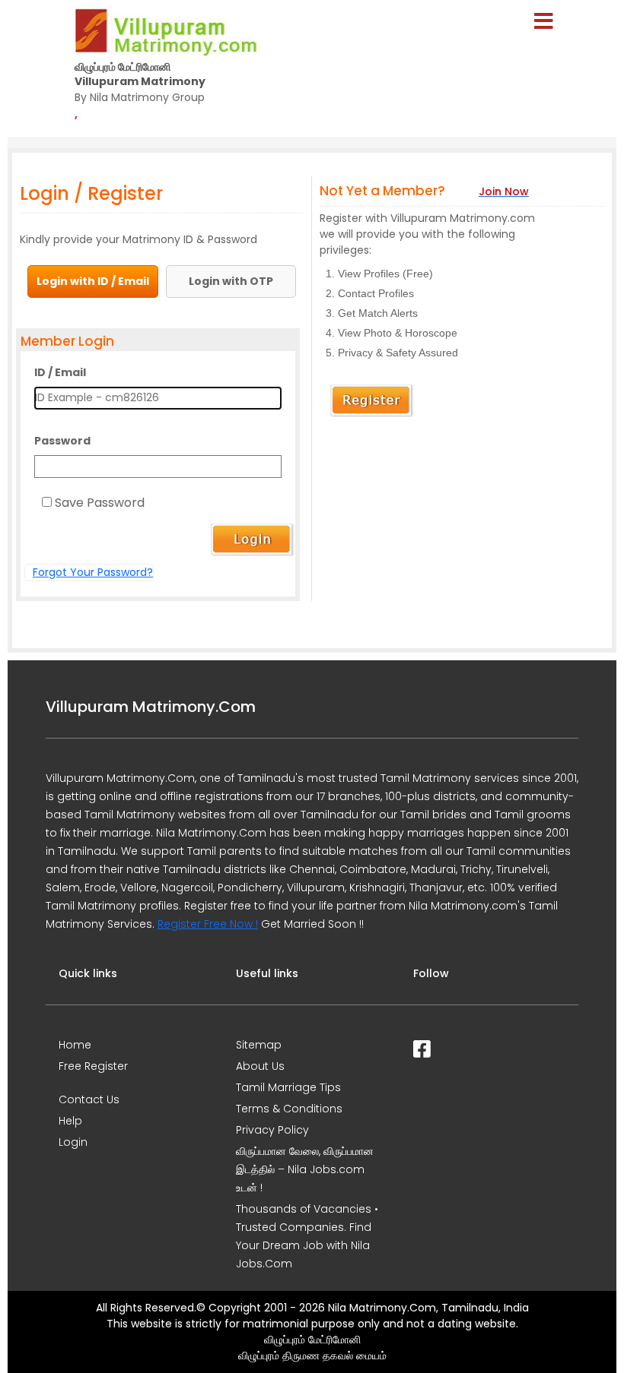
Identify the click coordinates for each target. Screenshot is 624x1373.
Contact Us (89, 1099)
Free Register (93, 1066)
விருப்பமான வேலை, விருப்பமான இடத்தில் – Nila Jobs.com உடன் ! (305, 1169)
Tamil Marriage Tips (288, 1087)
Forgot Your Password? (93, 572)
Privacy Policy (272, 1129)
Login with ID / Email (93, 281)
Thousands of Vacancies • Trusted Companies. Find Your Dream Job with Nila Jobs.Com (307, 1236)
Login (73, 1142)
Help (70, 1120)
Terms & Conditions (289, 1108)
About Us (260, 1066)
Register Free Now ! (208, 924)
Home (75, 1044)
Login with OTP (231, 281)
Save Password (100, 502)
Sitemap (259, 1044)
